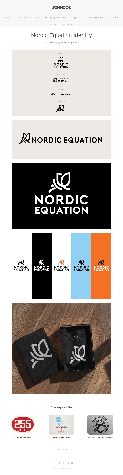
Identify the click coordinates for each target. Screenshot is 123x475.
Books (38, 18)
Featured (8, 18)
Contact (115, 18)
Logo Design (77, 18)
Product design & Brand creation (56, 18)
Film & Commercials (24, 18)
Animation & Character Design (96, 18)
